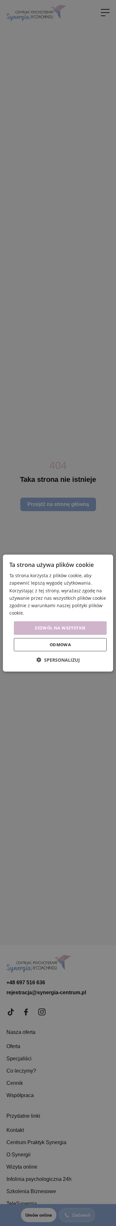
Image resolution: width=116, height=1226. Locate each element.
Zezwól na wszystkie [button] (60, 628)
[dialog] (58, 613)
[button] (58, 659)
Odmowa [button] (60, 644)
